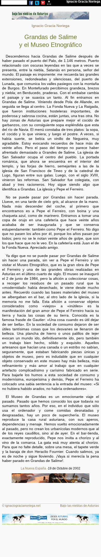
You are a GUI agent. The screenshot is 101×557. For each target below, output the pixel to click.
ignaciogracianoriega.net (22, 505)
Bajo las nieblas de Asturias (79, 505)
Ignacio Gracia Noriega (50, 26)
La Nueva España (33, 468)
